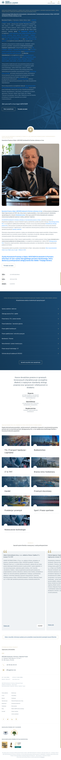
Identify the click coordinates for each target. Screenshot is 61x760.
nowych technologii (6, 51)
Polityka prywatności (15, 703)
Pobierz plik (6, 626)
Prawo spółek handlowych (9, 329)
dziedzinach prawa (20, 215)
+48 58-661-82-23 (11, 665)
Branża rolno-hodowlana (44, 472)
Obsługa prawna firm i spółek (10, 314)
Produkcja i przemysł (13, 510)
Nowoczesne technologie (15, 529)
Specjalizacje (4, 701)
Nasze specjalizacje (8, 109)
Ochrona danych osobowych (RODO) (12, 353)
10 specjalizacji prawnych (26, 31)
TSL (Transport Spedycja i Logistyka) (15, 451)
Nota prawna (14, 706)
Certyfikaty (13, 695)
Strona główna (5, 693)
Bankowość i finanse (7, 339)
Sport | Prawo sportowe (44, 510)
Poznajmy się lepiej (22, 109)
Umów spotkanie (15, 714)
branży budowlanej (23, 49)
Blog (3, 708)
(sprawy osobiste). (17, 229)
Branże (3, 698)
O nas (3, 695)
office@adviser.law (11, 670)
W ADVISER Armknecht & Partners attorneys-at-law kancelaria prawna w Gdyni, (21, 220)
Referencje (4, 703)
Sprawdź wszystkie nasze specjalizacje (30, 362)
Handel (7, 491)
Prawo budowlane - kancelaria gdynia (12, 324)
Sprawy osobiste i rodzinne (9, 309)
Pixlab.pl (42, 757)
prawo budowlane (13, 33)
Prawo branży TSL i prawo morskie (11, 319)
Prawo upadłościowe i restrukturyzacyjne (13, 334)
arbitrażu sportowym (23, 79)
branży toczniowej (16, 51)
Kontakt (3, 711)
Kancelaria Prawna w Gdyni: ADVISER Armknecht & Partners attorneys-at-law (22, 211)
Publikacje (4, 706)
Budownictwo (39, 450)
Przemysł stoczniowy (42, 491)
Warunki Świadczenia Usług (17, 701)
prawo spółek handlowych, (25, 33)
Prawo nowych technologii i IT (10, 349)
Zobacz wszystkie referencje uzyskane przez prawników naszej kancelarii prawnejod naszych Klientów (30, 637)
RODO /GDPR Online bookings (17, 708)
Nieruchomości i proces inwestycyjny (12, 344)
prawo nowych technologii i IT (13, 39)
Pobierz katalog (14, 711)
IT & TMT (33, 49)
